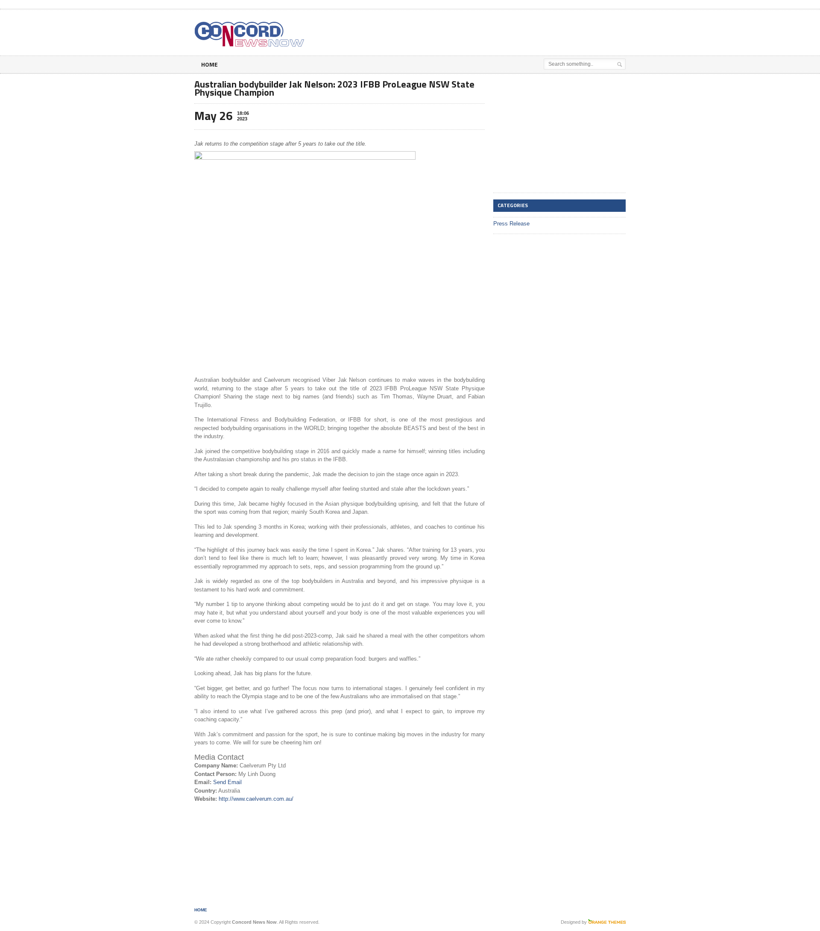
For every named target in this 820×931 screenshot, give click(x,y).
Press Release (511, 223)
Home (209, 64)
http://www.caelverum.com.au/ (256, 799)
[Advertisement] (526, 31)
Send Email (227, 782)
